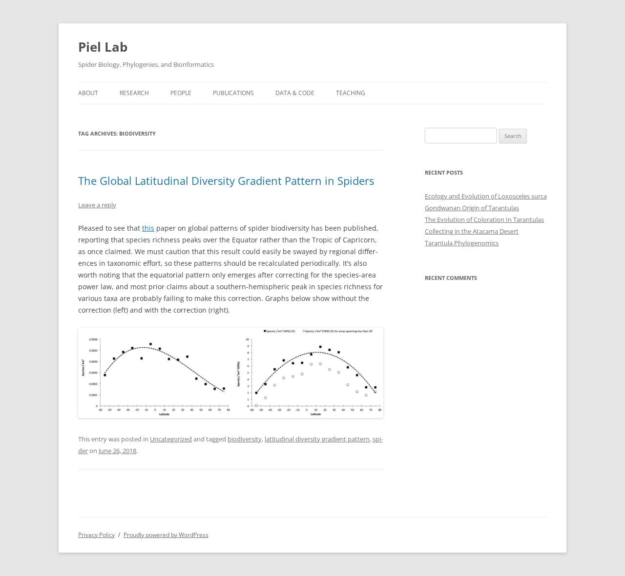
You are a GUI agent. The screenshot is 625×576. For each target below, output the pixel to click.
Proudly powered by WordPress (166, 535)
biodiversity (245, 439)
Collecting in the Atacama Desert (472, 231)
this (148, 228)
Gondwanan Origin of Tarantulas (472, 207)
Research (134, 93)
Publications (233, 93)
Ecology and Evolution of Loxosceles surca (486, 196)
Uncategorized (171, 439)
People (180, 93)
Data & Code (294, 93)
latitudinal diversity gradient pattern (317, 439)
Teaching (350, 93)
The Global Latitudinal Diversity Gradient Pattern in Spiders (226, 180)
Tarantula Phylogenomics (462, 242)
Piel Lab (102, 47)
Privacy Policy (96, 535)
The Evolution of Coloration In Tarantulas (484, 219)
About (88, 93)
